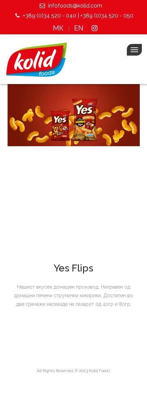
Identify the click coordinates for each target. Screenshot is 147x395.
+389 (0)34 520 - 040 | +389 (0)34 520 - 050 (77, 15)
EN (79, 28)
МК (58, 28)
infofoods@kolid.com (74, 5)
